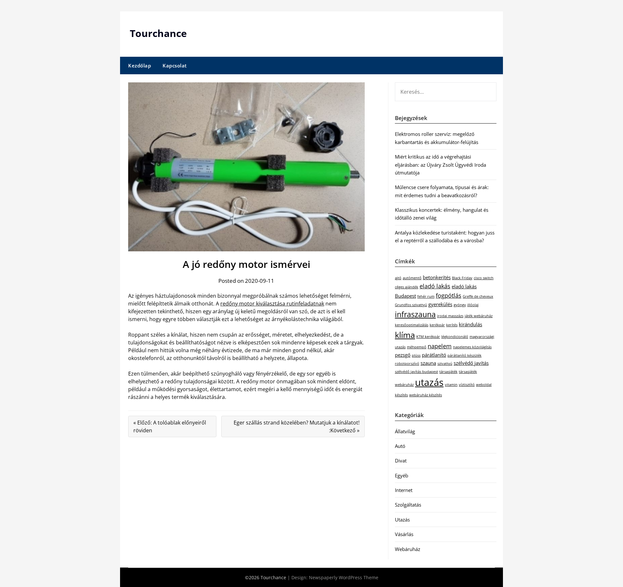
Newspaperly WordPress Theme (343, 577)
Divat (401, 460)
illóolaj (473, 305)
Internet (403, 490)
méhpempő (416, 347)
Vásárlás (404, 534)
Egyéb (401, 475)
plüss (416, 355)
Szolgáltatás (408, 504)
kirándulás (470, 324)
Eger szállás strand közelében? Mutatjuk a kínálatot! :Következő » (297, 426)
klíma (405, 334)
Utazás (402, 519)
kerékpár (437, 325)
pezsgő (402, 355)
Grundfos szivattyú (411, 305)
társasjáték (448, 371)
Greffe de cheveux (478, 296)
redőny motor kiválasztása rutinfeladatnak (272, 303)
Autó (400, 446)
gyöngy (460, 305)
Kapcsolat (175, 65)
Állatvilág (405, 431)
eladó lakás (435, 286)
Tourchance (158, 33)
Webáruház (407, 549)
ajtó (398, 278)
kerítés (452, 325)
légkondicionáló (454, 336)
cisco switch (484, 278)
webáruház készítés (425, 395)
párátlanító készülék (464, 355)
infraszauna (415, 314)
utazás (429, 382)
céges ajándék (406, 287)
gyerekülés (440, 304)
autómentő (412, 278)
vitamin (451, 384)
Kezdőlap (139, 65)
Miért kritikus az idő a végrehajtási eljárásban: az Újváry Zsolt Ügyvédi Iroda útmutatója (440, 164)
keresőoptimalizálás (411, 325)
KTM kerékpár (428, 336)
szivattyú (444, 363)
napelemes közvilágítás (472, 347)
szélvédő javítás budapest (416, 371)
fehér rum (425, 296)
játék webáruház (479, 316)
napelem (440, 346)
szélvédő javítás (471, 363)
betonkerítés (437, 277)
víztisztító (467, 384)
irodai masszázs (450, 316)
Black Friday (462, 278)
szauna (428, 363)
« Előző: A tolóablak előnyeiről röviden (169, 426)
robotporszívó (407, 363)
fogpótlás (448, 295)
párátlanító (434, 355)
